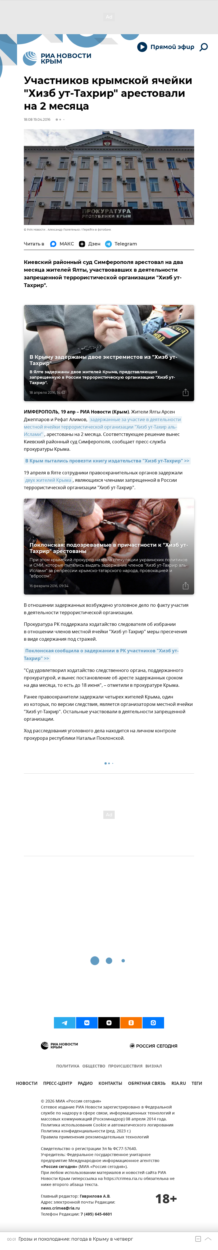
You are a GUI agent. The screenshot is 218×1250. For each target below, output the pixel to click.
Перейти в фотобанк (96, 230)
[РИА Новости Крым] (57, 58)
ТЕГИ (197, 1084)
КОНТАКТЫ (110, 1084)
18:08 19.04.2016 (37, 119)
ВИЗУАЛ (153, 1066)
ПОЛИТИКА (67, 1066)
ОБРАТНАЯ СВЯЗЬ (147, 1084)
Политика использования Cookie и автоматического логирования (107, 1125)
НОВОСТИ (26, 1084)
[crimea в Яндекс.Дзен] (109, 1022)
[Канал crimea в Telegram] (65, 1022)
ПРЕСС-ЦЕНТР (57, 1084)
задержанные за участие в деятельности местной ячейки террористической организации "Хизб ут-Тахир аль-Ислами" (103, 427)
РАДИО (85, 1084)
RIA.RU (178, 1084)
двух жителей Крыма (48, 480)
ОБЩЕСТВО (93, 1066)
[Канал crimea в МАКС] (153, 1022)
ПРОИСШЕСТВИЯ (125, 1066)
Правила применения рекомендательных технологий (95, 1137)
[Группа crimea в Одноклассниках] (131, 1022)
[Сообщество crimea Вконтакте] (87, 1022)
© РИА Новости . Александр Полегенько (52, 230)
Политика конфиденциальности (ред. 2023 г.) (86, 1131)
